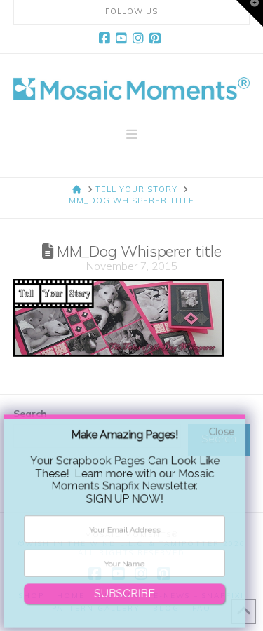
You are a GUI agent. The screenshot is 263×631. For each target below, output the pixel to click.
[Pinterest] (157, 38)
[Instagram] (140, 38)
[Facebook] (106, 38)
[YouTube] (123, 38)
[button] (131, 134)
